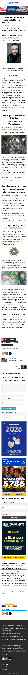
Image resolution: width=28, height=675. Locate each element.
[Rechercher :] (14, 417)
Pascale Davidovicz (10, 339)
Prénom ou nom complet (7, 502)
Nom (2, 394)
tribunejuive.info (7, 345)
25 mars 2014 (6, 25)
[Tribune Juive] (14, 4)
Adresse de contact (6, 398)
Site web (3, 402)
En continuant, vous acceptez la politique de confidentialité (13, 513)
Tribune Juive (14, 25)
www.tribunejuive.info (14, 634)
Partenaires (4, 669)
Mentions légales (5, 666)
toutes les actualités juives (10, 342)
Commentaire (4, 383)
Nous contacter (4, 664)
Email (2, 507)
